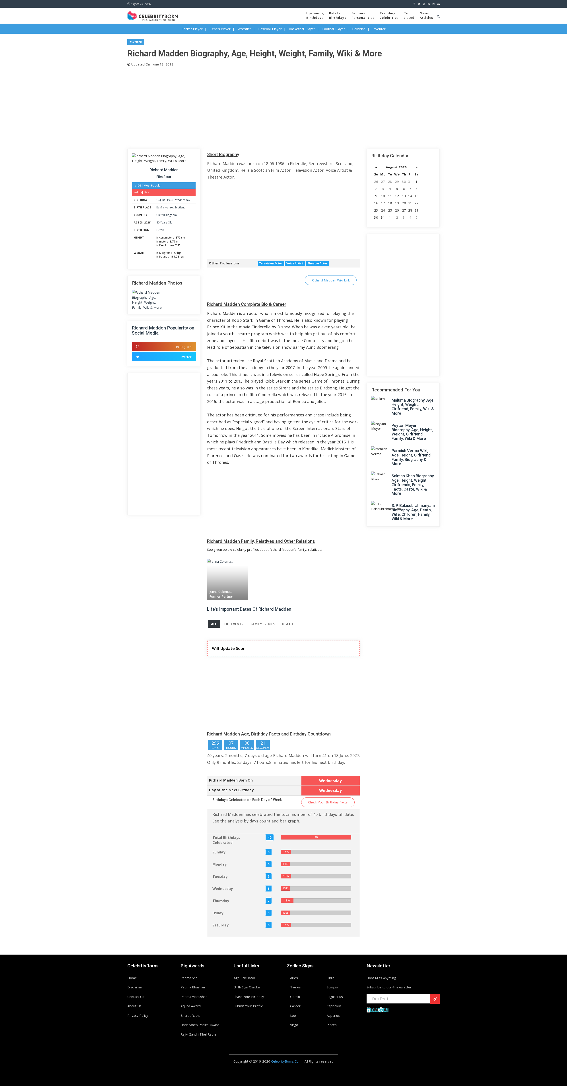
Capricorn (334, 1006)
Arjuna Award (191, 1006)
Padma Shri (189, 978)
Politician (358, 29)
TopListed (409, 15)
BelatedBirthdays (337, 15)
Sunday (218, 852)
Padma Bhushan (193, 987)
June (162, 200)
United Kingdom (166, 215)
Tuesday (219, 876)
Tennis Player (220, 29)
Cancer (295, 1006)
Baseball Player (270, 29)
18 (157, 200)
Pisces (332, 1024)
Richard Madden (164, 170)
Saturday (220, 925)
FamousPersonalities (362, 15)
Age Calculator (244, 978)
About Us (134, 1006)
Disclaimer (135, 987)
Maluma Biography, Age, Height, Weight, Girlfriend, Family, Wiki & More (413, 407)
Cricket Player (192, 29)
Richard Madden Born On (231, 780)
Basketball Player (302, 29)
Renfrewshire (164, 207)
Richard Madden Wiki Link (331, 280)
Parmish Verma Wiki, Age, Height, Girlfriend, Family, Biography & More (411, 457)
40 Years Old (164, 222)
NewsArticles (426, 15)
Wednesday (182, 200)
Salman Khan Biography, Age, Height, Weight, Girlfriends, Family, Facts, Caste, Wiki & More (413, 485)
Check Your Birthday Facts (328, 802)
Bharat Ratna (190, 1015)
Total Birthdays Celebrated (226, 840)
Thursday (220, 900)
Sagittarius (335, 996)
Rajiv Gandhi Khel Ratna (198, 1034)
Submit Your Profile (248, 1006)
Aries (294, 978)
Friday (217, 913)
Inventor (379, 29)
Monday (219, 864)
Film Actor (163, 177)
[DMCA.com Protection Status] (377, 1009)
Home (132, 978)
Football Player (333, 29)
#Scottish (136, 42)
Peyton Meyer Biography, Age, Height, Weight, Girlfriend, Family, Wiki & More (412, 432)
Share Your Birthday (249, 996)
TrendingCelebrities (389, 15)
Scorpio (332, 987)
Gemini (160, 230)
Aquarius (333, 1015)
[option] (232, 579)
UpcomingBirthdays (315, 15)
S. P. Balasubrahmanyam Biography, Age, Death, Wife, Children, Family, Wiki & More (413, 512)
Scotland (180, 207)
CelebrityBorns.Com (286, 1061)
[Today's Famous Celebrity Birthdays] (152, 15)
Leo (293, 1015)
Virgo (294, 1024)
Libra (330, 978)
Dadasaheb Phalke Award (200, 1024)
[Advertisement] (260, 107)
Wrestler (244, 29)
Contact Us (135, 996)
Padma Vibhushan (194, 996)
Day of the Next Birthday (231, 790)
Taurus (295, 987)
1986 (170, 200)
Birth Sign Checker (247, 987)
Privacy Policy (137, 1015)
